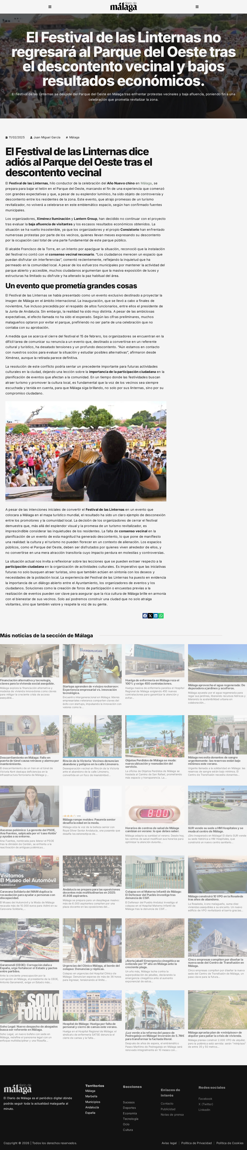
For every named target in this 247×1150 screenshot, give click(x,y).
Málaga (74, 137)
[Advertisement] (212, 157)
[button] (50, 7)
